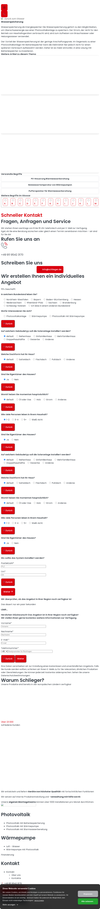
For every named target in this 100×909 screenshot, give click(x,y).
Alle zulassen (87, 901)
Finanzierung (7, 854)
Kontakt (10, 871)
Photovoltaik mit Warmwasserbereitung (26, 829)
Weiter (7, 591)
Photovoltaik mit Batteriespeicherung (25, 823)
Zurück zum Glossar (14, 18)
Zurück (8, 323)
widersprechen (63, 672)
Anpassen (87, 894)
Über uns (16, 875)
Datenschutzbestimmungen (15, 675)
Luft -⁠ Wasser (13, 846)
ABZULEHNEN (39, 900)
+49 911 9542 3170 (12, 254)
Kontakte (16, 878)
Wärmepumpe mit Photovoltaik (22, 849)
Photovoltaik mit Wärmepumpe (22, 826)
